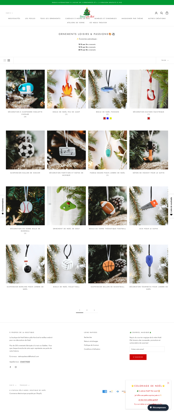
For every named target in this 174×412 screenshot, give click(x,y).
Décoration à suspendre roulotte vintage (25, 113)
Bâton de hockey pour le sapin (148, 173)
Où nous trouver (98, 23)
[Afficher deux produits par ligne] (5, 60)
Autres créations (157, 18)
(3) (25, 117)
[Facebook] (10, 367)
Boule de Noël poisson (107, 112)
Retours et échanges (91, 341)
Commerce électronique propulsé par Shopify (25, 393)
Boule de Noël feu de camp (66, 112)
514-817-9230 (25, 362)
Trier (164, 60)
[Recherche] (161, 13)
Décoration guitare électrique (148, 112)
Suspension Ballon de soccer (25, 173)
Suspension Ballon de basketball (107, 287)
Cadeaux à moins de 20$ (77, 18)
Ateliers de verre (76, 23)
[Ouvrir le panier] (167, 13)
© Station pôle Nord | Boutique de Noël (27, 390)
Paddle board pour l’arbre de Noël (107, 173)
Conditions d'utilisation (92, 349)
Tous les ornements (50, 18)
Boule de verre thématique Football (107, 229)
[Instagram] (16, 367)
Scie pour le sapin (148, 229)
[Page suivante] (94, 310)
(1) (66, 114)
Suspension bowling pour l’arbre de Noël (25, 288)
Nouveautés (14, 18)
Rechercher (88, 337)
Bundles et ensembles (106, 18)
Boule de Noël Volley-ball (66, 287)
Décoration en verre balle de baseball (25, 230)
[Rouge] (104, 118)
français (23, 385)
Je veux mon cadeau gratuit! (148, 399)
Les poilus (30, 18)
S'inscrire (138, 357)
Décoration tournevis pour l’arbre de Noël (148, 288)
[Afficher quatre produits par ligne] (9, 60)
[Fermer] (168, 383)
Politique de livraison (91, 345)
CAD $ (8, 13)
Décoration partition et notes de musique (66, 174)
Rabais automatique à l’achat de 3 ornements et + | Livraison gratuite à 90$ (87, 2)
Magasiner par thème (132, 18)
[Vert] (111, 118)
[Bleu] (108, 118)
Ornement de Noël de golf (66, 229)
